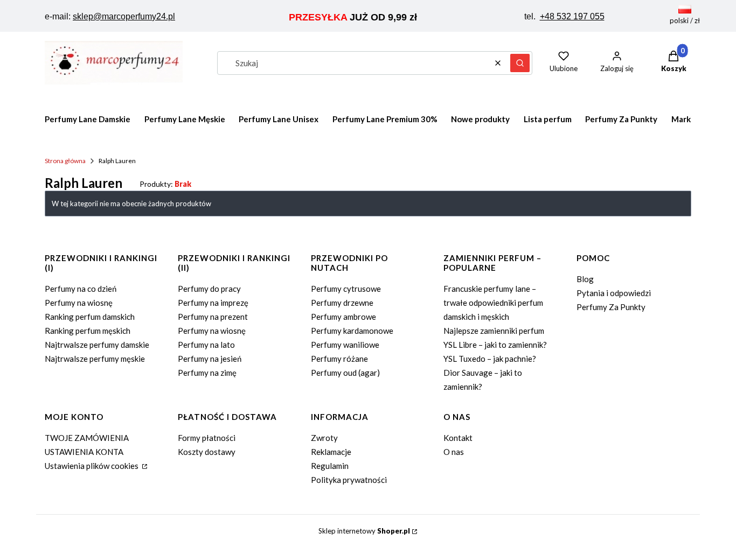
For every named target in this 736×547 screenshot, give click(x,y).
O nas (453, 452)
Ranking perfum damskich (90, 316)
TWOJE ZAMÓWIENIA (87, 438)
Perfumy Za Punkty (611, 307)
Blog (585, 279)
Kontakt (458, 438)
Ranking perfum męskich (87, 330)
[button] (520, 63)
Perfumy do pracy (209, 288)
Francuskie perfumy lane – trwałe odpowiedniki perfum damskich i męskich (493, 302)
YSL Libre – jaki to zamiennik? (495, 344)
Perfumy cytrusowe (346, 288)
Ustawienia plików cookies (92, 466)
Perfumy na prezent (213, 316)
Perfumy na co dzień (80, 288)
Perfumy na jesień (209, 358)
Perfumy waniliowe (345, 344)
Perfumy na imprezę (213, 302)
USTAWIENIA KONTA (84, 452)
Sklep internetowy (364, 531)
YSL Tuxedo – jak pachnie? (489, 358)
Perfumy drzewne (342, 302)
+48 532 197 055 (572, 16)
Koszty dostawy (206, 452)
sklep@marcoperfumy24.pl (124, 16)
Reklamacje (331, 452)
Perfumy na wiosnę (79, 302)
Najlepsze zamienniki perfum (493, 330)
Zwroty (324, 438)
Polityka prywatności (349, 480)
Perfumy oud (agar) (345, 372)
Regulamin (330, 466)
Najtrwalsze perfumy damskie (97, 344)
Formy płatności (206, 438)
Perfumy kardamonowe (352, 330)
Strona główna (65, 161)
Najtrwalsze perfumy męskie (95, 358)
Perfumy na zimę (207, 372)
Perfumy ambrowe (343, 316)
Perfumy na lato (206, 344)
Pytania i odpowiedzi (614, 293)
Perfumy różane (339, 358)
